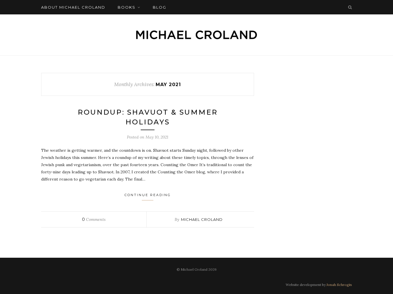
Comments (94, 219)
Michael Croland (202, 219)
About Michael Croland (73, 7)
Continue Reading (148, 195)
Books (127, 7)
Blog (159, 7)
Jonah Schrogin (339, 284)
